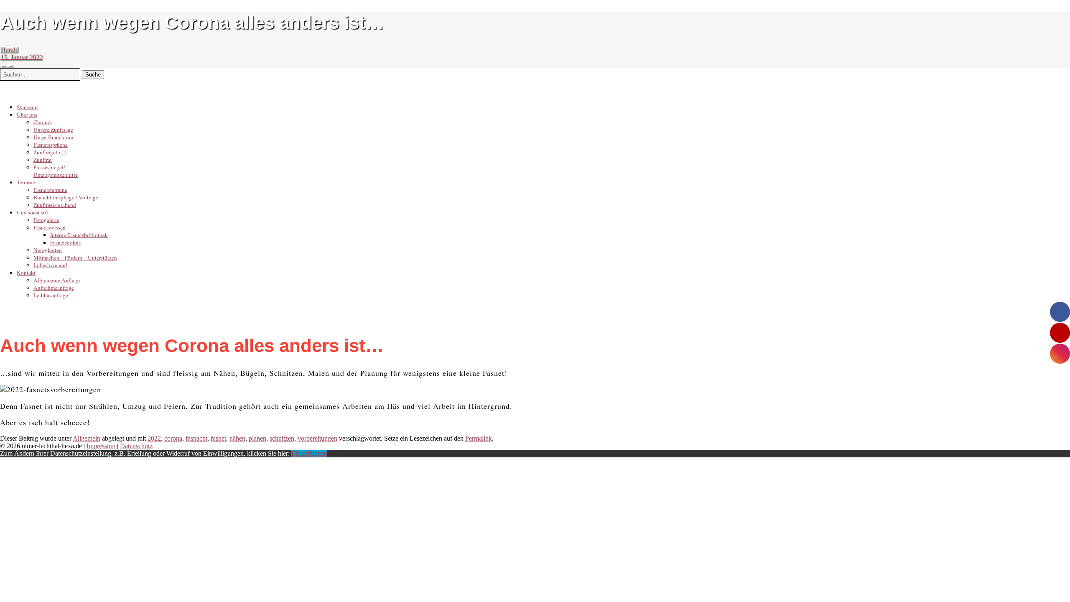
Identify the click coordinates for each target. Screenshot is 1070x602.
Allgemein (86, 438)
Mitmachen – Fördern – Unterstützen (75, 257)
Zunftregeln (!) (49, 152)
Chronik (42, 122)
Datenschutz (136, 445)
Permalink (478, 438)
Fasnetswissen (49, 227)
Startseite (27, 107)
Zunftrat (42, 159)
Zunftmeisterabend (54, 205)
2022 (154, 438)
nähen (237, 438)
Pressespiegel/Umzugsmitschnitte (55, 171)
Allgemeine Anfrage (56, 280)
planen (257, 438)
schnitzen (282, 438)
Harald (9, 49)
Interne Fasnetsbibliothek (79, 235)
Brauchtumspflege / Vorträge (65, 197)
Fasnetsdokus (65, 242)
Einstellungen (309, 453)
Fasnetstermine (50, 190)
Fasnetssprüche (50, 144)
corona (173, 438)
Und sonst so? (32, 212)
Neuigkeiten (47, 250)
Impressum (101, 445)
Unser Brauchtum (53, 137)
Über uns (27, 114)
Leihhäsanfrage (50, 295)
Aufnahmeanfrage (53, 287)
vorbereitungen (317, 438)
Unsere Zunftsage (53, 129)
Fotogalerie (46, 220)
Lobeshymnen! (50, 265)
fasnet (218, 438)
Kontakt (26, 272)
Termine (26, 182)
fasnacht (196, 438)
